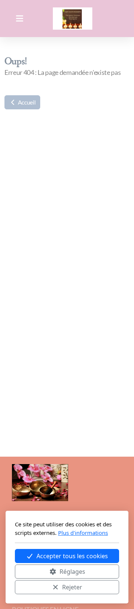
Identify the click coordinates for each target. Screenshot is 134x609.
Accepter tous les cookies (72, 556)
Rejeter (72, 587)
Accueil (26, 102)
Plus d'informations (83, 532)
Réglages (72, 571)
